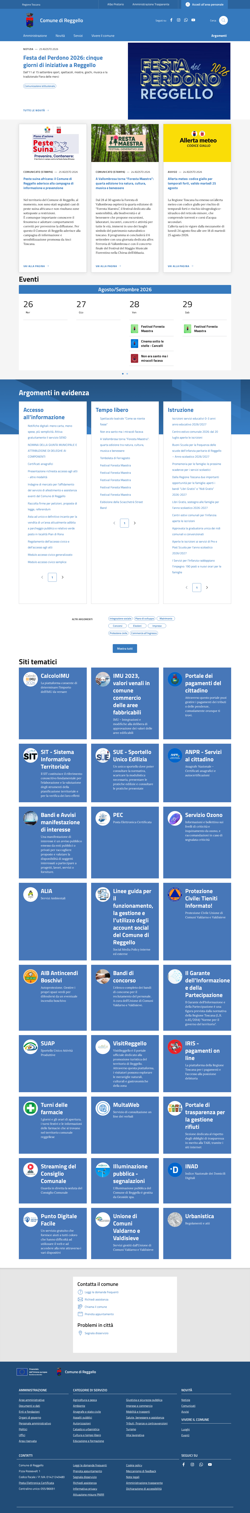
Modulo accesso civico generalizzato (50, 554)
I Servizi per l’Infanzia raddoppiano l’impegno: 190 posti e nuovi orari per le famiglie (196, 566)
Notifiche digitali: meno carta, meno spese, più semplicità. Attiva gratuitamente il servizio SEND (50, 432)
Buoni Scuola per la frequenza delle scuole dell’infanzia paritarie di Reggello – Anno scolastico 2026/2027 (196, 451)
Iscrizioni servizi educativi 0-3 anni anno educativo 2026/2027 (194, 421)
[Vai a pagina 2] (127, 373)
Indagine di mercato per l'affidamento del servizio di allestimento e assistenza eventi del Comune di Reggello (52, 490)
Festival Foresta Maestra (153, 328)
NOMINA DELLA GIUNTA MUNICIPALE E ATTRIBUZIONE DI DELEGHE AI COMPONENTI (52, 451)
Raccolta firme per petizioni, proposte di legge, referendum (52, 506)
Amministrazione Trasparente (151, 4)
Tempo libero (112, 409)
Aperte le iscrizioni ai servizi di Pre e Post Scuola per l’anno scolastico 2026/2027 (194, 547)
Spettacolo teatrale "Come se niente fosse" (122, 421)
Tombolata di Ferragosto (115, 458)
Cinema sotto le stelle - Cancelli (152, 343)
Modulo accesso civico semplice (47, 562)
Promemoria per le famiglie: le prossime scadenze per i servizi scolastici (196, 467)
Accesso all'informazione (44, 413)
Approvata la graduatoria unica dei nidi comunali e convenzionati (196, 531)
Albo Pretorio (115, 4)
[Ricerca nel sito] (223, 20)
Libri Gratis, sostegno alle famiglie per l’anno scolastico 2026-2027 (195, 505)
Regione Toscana (31, 4)
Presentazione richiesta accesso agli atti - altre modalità (53, 474)
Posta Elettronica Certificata (36, 1483)
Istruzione (180, 409)
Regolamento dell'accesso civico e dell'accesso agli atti (48, 544)
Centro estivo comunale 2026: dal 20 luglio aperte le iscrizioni (195, 434)
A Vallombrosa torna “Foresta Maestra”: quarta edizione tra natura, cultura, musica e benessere (124, 445)
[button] (204, 4)
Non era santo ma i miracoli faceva (154, 358)
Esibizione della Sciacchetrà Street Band (121, 505)
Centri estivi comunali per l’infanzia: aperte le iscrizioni (194, 518)
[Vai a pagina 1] (123, 373)
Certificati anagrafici (40, 464)
